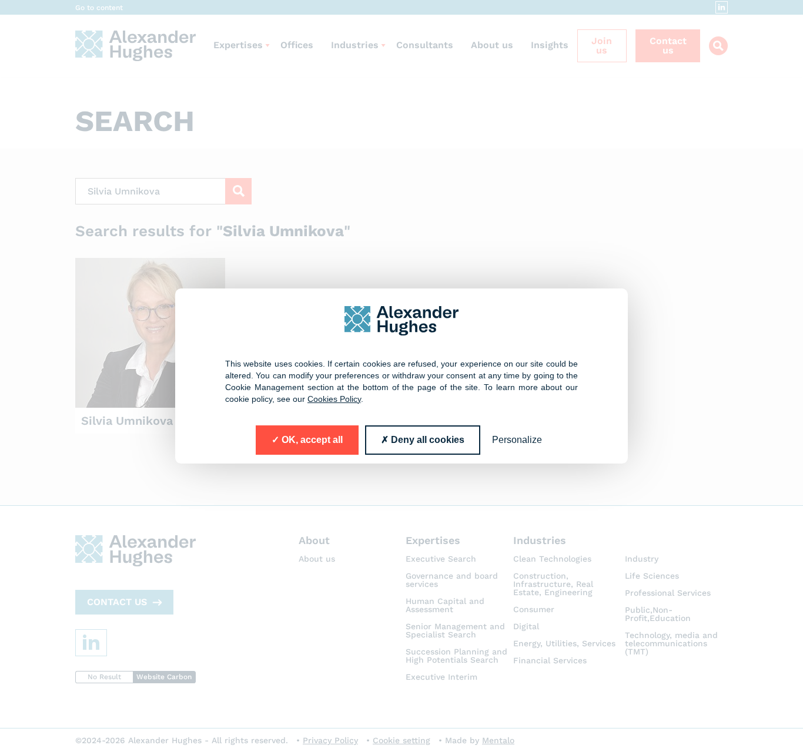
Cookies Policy (334, 399)
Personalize (517, 440)
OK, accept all (311, 440)
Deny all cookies (426, 440)
